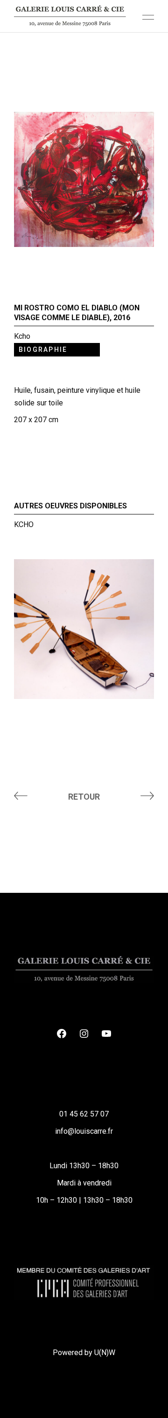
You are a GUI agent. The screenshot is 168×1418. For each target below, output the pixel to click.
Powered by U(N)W (84, 1352)
